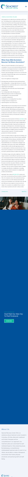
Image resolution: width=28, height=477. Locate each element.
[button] (26, 6)
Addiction (4, 16)
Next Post (24, 191)
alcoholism (22, 118)
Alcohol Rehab (9, 16)
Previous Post (4, 191)
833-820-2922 (16, 174)
